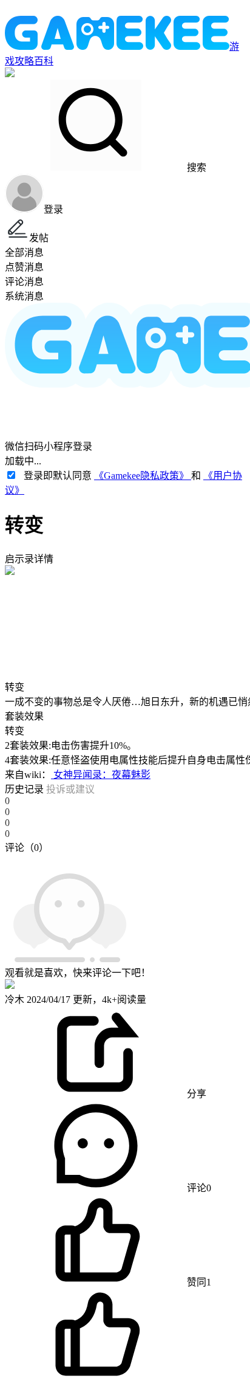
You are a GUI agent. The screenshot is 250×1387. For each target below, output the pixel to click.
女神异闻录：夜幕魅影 (100, 774)
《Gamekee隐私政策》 (142, 475)
